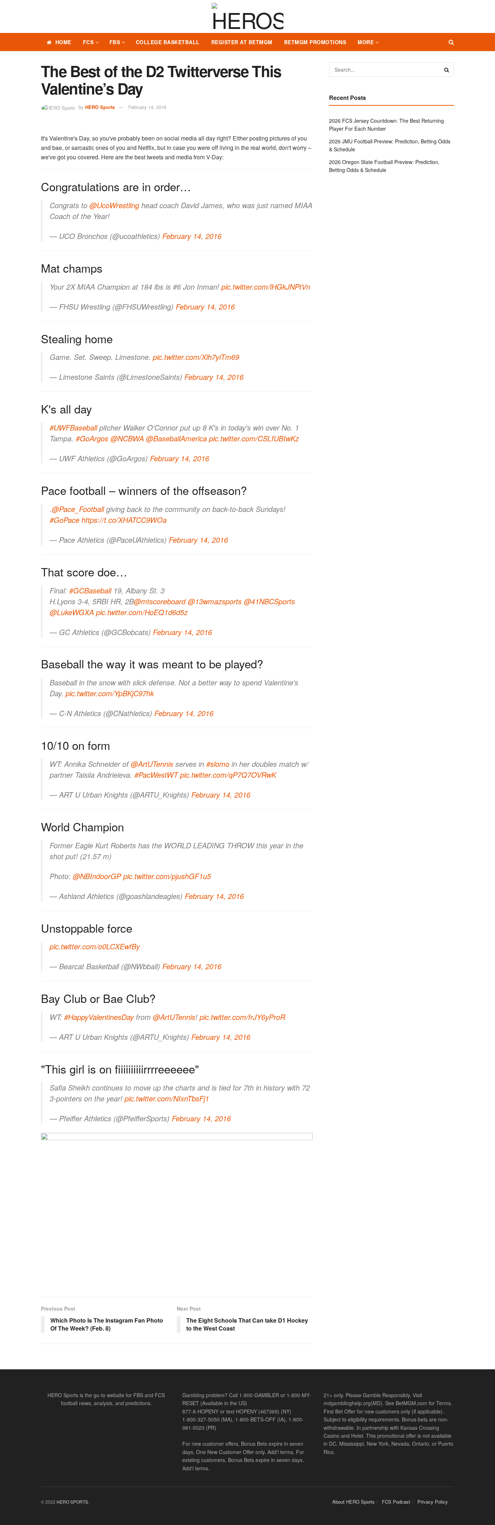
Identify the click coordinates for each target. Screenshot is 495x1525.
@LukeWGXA (72, 612)
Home (63, 42)
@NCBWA (127, 438)
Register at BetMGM (242, 42)
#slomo (217, 764)
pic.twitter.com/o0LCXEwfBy (95, 946)
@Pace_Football (78, 509)
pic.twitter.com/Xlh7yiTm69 (196, 357)
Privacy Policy (432, 1501)
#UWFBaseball (73, 427)
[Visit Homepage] (247, 16)
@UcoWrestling (114, 205)
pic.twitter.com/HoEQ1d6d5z (142, 612)
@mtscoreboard (160, 601)
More (366, 42)
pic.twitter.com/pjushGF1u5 (167, 876)
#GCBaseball (90, 590)
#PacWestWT (156, 774)
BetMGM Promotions (315, 42)
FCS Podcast (396, 1501)
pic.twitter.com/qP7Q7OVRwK (228, 774)
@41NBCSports (269, 601)
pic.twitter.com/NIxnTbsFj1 (167, 1098)
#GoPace (64, 519)
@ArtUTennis (152, 764)
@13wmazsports (215, 601)
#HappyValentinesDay (99, 1017)
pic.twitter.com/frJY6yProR (242, 1017)
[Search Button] (451, 42)
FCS (88, 42)
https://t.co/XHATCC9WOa (124, 519)
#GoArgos (92, 438)
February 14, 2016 (147, 107)
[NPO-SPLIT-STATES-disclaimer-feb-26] (177, 1209)
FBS (114, 42)
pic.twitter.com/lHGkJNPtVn (265, 286)
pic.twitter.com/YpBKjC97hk (110, 693)
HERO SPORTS (72, 1502)
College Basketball (168, 42)
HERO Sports (100, 107)
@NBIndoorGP (97, 876)
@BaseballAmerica (176, 438)
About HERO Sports (353, 1501)
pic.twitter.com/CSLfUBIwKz (254, 438)
